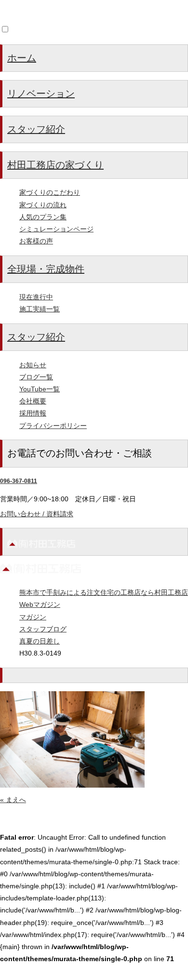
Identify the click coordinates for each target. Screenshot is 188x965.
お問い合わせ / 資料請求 (36, 514)
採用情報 (32, 413)
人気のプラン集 (43, 217)
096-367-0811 (18, 481)
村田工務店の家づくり (55, 165)
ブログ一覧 (36, 377)
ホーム (21, 58)
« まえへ (13, 800)
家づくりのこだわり (49, 192)
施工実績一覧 (39, 309)
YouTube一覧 (39, 389)
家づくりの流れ (43, 205)
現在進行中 (36, 297)
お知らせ (32, 365)
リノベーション (41, 93)
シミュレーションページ (56, 229)
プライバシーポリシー (53, 425)
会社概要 (32, 401)
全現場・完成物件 (45, 269)
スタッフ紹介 (36, 129)
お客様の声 (36, 241)
